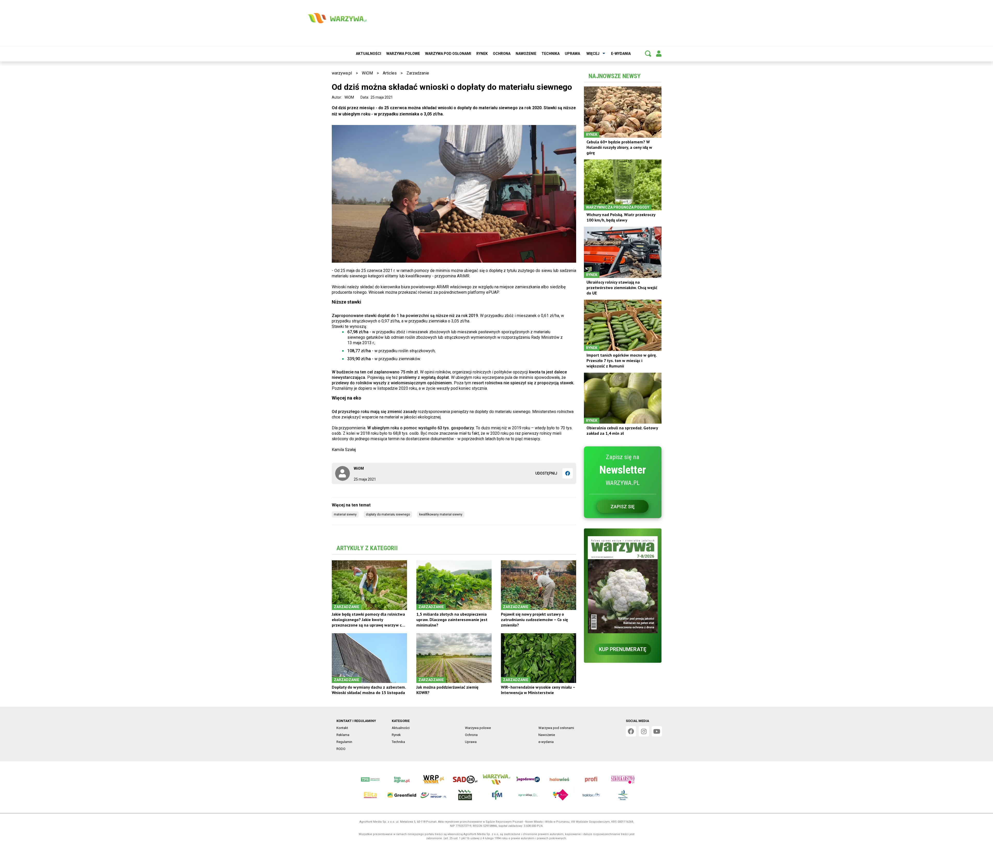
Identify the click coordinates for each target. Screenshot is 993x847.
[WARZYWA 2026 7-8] (623, 584)
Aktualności (368, 53)
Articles (390, 73)
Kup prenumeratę (622, 649)
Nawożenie (526, 53)
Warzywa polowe (403, 53)
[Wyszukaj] (648, 53)
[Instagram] (644, 731)
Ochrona (501, 53)
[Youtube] (657, 731)
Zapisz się (623, 506)
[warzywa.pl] (337, 18)
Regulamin (344, 742)
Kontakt (342, 728)
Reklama (342, 735)
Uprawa (572, 53)
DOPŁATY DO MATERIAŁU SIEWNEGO (388, 514)
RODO (340, 749)
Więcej (592, 53)
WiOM (367, 73)
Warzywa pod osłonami (448, 53)
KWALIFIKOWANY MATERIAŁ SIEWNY (440, 514)
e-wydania (621, 53)
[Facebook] (567, 473)
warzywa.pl (342, 73)
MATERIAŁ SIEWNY (345, 514)
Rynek (482, 53)
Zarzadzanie (418, 73)
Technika (550, 53)
